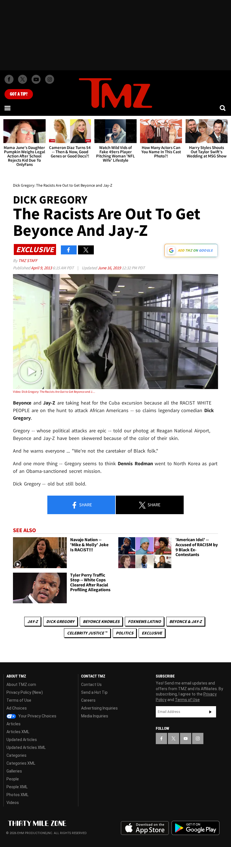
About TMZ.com (21, 684)
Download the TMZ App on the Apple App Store (145, 828)
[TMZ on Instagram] (49, 79)
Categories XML (20, 763)
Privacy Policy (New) (24, 692)
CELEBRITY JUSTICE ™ (87, 633)
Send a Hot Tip (94, 692)
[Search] (223, 108)
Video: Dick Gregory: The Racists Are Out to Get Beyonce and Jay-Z (54, 392)
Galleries (14, 771)
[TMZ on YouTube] (185, 738)
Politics (124, 633)
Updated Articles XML (26, 747)
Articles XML (17, 731)
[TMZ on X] (22, 79)
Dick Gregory (60, 621)
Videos (12, 802)
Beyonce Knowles (101, 621)
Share (85, 504)
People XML (17, 787)
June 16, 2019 (110, 267)
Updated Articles (21, 739)
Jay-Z (32, 621)
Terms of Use (18, 700)
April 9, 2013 (42, 267)
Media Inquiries (94, 716)
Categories (16, 755)
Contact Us (91, 684)
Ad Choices (16, 708)
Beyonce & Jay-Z (185, 621)
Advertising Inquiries (99, 708)
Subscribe (210, 711)
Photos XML (17, 794)
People (12, 779)
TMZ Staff (27, 260)
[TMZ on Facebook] (9, 79)
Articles (13, 724)
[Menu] (8, 108)
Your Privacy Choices (36, 716)
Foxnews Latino (144, 621)
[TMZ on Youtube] (36, 79)
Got (19, 94)
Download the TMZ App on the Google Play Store (195, 828)
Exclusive (152, 633)
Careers (88, 700)
